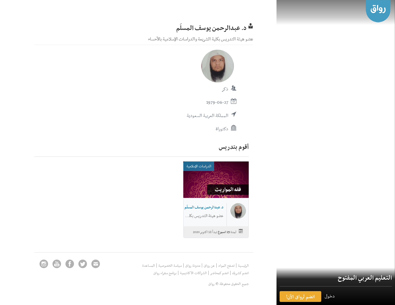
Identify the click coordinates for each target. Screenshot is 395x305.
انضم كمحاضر (219, 273)
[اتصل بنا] (96, 264)
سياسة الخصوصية (170, 265)
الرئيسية (243, 265)
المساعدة (148, 265)
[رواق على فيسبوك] (70, 264)
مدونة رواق (192, 265)
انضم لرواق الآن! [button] (300, 296)
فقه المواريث (228, 189)
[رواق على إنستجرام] (44, 264)
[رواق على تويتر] (83, 264)
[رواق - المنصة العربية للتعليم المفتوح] (378, 11)
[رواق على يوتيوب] (57, 264)
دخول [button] (330, 296)
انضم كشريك (240, 273)
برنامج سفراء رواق (165, 273)
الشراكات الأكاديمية (193, 273)
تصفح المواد (226, 265)
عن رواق (209, 265)
